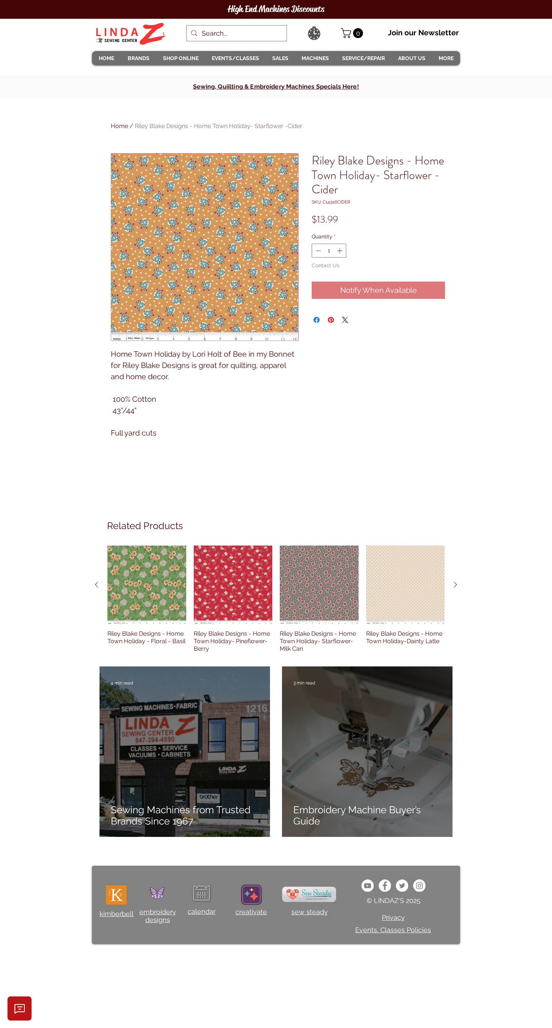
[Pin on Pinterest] (330, 319)
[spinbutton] (329, 250)
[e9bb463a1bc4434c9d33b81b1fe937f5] (367, 885)
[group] (276, 599)
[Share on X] (345, 319)
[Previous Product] (96, 584)
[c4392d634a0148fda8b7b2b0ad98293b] (402, 885)
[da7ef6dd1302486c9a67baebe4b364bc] (419, 885)
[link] (353, 33)
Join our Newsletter (423, 32)
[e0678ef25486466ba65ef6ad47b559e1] (385, 885)
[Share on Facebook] (316, 319)
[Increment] (340, 250)
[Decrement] (317, 250)
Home (119, 126)
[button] (138, 58)
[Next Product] (455, 584)
